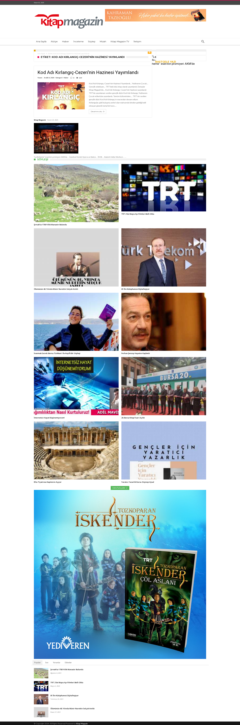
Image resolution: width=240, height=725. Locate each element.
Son (46, 662)
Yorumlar (56, 662)
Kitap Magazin (40, 120)
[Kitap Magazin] (68, 9)
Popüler (37, 662)
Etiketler (68, 662)
